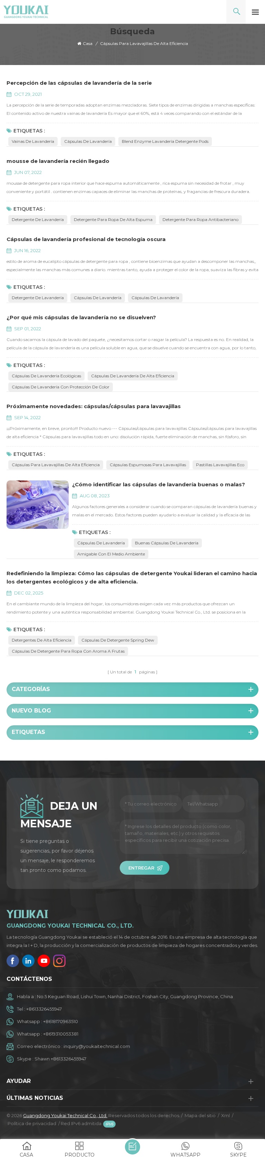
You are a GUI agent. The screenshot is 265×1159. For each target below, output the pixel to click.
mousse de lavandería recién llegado (58, 161)
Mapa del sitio (200, 1115)
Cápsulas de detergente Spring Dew (117, 640)
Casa (87, 43)
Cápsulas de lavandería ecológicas (46, 375)
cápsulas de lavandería (97, 297)
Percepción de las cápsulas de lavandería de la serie (79, 83)
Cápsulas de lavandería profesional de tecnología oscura (86, 239)
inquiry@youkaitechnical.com (96, 1046)
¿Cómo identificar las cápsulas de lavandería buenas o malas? (158, 484)
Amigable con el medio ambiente (111, 553)
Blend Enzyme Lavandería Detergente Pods (165, 141)
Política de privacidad (32, 1123)
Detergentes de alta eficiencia (41, 640)
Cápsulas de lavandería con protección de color (60, 386)
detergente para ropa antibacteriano (200, 219)
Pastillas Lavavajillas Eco (220, 464)
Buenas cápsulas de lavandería (166, 542)
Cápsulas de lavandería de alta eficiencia (132, 375)
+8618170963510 (60, 1021)
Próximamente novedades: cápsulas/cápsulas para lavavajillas (94, 406)
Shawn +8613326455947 (60, 1058)
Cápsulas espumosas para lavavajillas (148, 464)
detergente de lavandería (38, 219)
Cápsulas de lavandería (88, 141)
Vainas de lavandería (33, 141)
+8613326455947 (44, 1009)
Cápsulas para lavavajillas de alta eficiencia (56, 464)
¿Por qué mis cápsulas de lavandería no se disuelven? (81, 317)
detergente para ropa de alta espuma (113, 219)
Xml (225, 1115)
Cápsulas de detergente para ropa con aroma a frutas (68, 651)
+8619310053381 (60, 1034)
